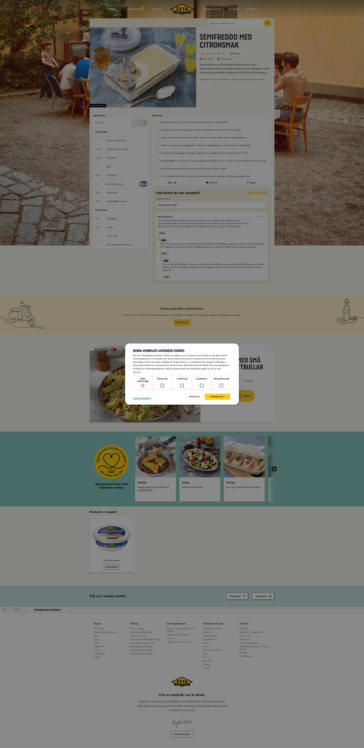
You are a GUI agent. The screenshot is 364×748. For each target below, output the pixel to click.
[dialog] (182, 374)
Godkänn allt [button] (217, 396)
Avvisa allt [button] (194, 396)
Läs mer (137, 372)
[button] (142, 396)
